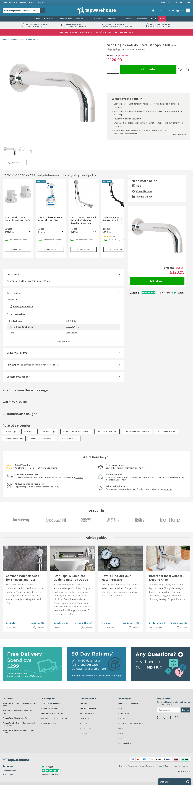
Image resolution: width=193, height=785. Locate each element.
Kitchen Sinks (49, 19)
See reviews (52, 467)
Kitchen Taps (34, 19)
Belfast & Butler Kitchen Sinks (52, 713)
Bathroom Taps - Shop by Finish (76, 431)
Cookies (173, 766)
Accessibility (184, 766)
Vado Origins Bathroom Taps (42, 438)
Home (5, 39)
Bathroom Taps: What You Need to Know (166, 578)
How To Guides (131, 623)
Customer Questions (18, 376)
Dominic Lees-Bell (61, 623)
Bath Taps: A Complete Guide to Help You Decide (71, 578)
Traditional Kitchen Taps (50, 703)
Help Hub (178, 2)
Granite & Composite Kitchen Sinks (55, 718)
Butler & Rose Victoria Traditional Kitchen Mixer (19, 711)
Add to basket (158, 69)
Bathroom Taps (65, 19)
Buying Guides (144, 196)
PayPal (120, 728)
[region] (63, 220)
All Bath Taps (11, 431)
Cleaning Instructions (23, 306)
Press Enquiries (124, 743)
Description (13, 274)
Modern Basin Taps (48, 723)
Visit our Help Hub (9, 770)
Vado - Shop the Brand (166, 431)
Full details (178, 134)
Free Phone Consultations (128, 703)
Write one (140, 49)
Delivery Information (88, 708)
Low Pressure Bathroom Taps (137, 431)
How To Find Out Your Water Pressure (116, 578)
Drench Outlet (85, 728)
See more (168, 489)
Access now (121, 479)
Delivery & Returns (17, 352)
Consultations (144, 191)
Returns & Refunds (87, 713)
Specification (14, 293)
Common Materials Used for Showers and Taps (22, 578)
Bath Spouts (29, 431)
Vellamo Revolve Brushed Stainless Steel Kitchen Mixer (19, 724)
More (144, 467)
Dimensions (19, 163)
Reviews (11, 364)
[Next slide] (121, 218)
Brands (154, 19)
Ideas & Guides (165, 2)
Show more (62, 341)
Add (21, 249)
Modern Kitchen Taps (49, 708)
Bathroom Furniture (95, 19)
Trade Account (85, 718)
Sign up (185, 710)
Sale (162, 19)
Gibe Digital (186, 771)
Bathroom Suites (114, 19)
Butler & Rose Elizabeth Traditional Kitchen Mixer (19, 704)
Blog (120, 708)
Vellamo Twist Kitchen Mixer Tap (15, 718)
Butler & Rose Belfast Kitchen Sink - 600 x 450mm (19, 731)
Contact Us (84, 733)
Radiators (129, 19)
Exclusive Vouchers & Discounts (130, 723)
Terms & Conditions (147, 766)
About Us (83, 723)
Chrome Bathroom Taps (107, 431)
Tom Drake (10, 623)
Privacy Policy (162, 766)
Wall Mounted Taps (32, 39)
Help (139, 185)
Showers (79, 19)
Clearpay (121, 738)
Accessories (142, 19)
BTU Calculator (124, 718)
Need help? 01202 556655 (24, 2)
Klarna (120, 733)
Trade (188, 2)
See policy (79, 477)
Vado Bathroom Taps (14, 438)
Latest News (37, 623)
